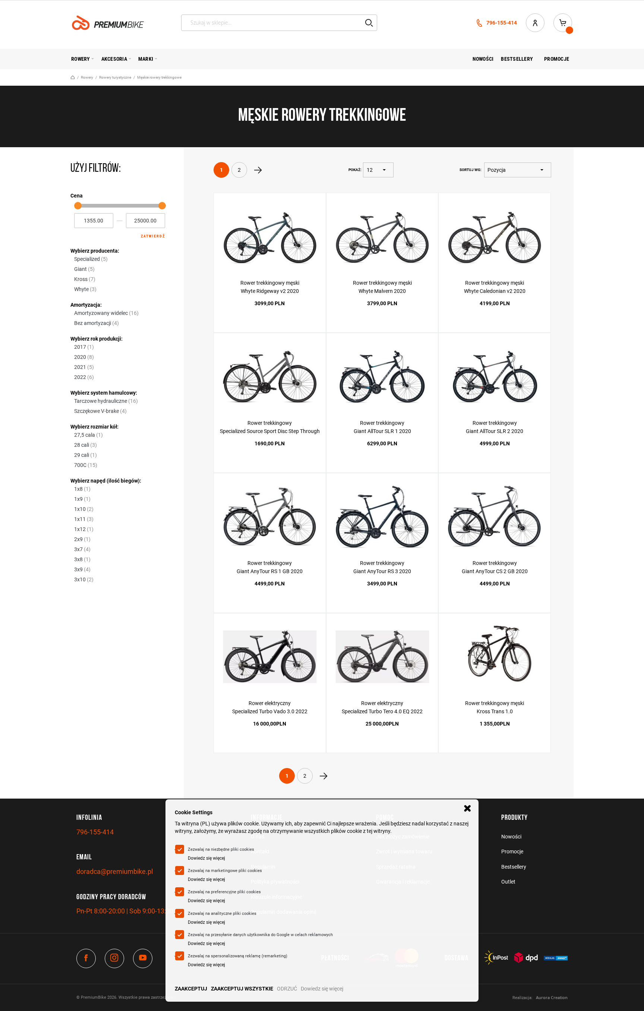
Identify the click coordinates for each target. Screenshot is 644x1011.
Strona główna (72, 77)
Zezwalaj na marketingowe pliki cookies (225, 870)
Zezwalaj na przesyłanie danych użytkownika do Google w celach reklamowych (260, 934)
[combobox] (279, 23)
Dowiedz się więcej (322, 989)
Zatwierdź (153, 236)
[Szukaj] (369, 23)
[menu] (322, 59)
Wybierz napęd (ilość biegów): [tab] (105, 481)
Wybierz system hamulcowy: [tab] (103, 393)
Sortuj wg (470, 170)
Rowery (87, 77)
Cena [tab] (76, 196)
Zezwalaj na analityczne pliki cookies (222, 913)
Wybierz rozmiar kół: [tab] (94, 427)
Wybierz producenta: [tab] (94, 251)
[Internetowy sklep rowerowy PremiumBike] (108, 22)
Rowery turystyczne (115, 77)
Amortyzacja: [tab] (86, 305)
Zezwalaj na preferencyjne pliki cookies (224, 892)
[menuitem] (80, 59)
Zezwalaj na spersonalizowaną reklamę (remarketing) (237, 956)
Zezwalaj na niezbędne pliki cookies (221, 849)
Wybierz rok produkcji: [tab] (96, 339)
